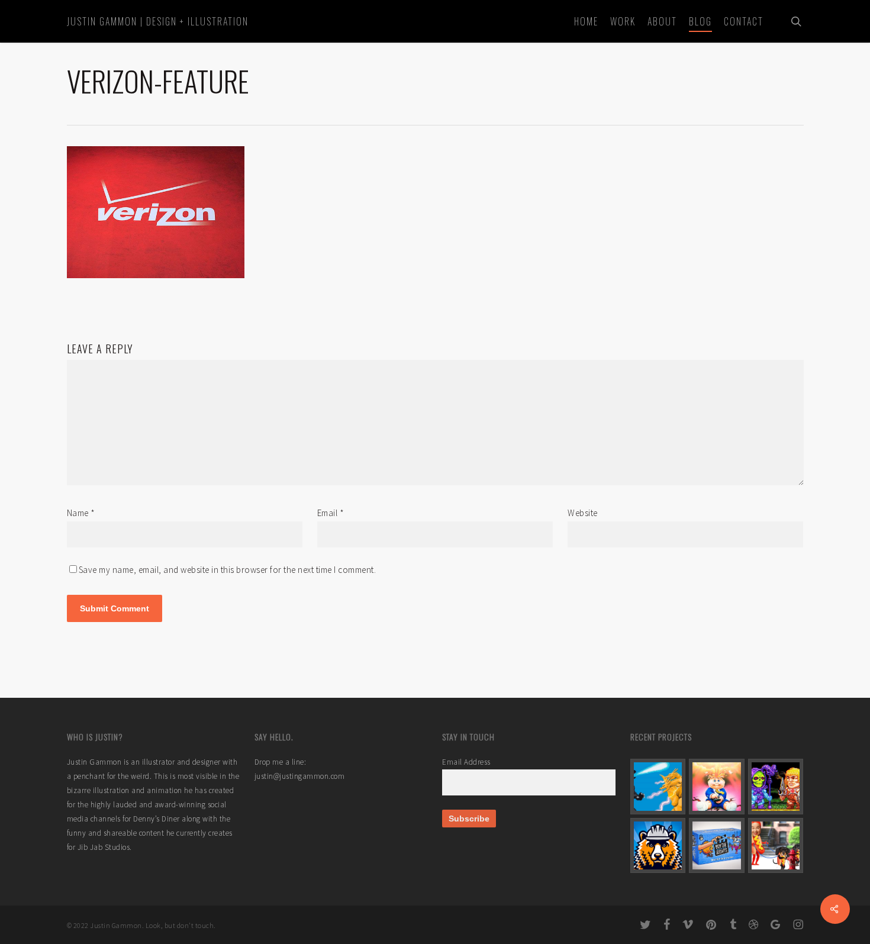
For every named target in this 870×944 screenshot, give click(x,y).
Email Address (466, 762)
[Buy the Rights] (717, 846)
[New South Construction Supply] (658, 846)
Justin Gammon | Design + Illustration (158, 21)
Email (330, 512)
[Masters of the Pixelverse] (776, 786)
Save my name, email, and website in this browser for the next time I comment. (227, 569)
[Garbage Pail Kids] (717, 786)
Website (583, 512)
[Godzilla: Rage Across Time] (658, 786)
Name (81, 512)
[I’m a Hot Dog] (776, 846)
